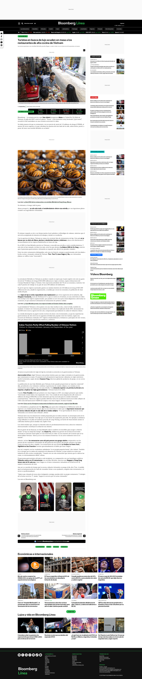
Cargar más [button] (71, 611)
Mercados (74, 657)
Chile (46, 663)
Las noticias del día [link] (25, 29)
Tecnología (101, 659)
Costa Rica (47, 670)
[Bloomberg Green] (107, 296)
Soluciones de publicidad (104, 672)
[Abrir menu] (19, 23)
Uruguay (47, 669)
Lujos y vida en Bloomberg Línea (36, 614)
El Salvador (47, 671)
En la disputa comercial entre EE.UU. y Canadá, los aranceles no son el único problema (72, 536)
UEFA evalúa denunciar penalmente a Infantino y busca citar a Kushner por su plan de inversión (111, 604)
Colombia (47, 661)
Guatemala (47, 674)
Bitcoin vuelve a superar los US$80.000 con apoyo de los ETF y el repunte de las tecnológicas (30, 578)
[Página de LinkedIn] (33, 654)
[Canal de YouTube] (26, 654)
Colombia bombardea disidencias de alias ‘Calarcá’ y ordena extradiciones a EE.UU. (83, 604)
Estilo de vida (23, 36)
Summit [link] (51, 29)
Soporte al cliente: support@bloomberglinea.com (110, 670)
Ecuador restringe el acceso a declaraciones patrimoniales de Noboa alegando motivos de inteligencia (100, 112)
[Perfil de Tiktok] (37, 654)
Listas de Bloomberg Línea (78, 665)
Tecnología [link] (74, 29)
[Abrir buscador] (22, 23)
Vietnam (48, 546)
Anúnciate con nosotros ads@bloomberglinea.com (110, 669)
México (46, 658)
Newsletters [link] (35, 29)
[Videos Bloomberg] (107, 274)
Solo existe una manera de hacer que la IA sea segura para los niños (105, 264)
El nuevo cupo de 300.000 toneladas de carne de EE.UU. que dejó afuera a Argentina (110, 578)
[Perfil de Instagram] (29, 654)
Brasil (46, 657)
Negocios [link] (92, 29)
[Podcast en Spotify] (40, 654)
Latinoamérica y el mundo (50, 656)
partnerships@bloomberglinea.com (107, 668)
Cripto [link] (57, 29)
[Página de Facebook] (19, 654)
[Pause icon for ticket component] (19, 32)
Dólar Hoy (74, 658)
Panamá (46, 667)
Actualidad (74, 659)
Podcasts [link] (100, 29)
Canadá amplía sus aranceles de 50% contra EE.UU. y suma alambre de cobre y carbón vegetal (84, 578)
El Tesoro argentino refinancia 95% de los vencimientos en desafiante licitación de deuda (57, 578)
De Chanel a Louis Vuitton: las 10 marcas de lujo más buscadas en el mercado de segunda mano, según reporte (111, 637)
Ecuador (47, 666)
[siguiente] (84, 536)
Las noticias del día (40, 546)
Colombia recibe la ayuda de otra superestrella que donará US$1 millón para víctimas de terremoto (31, 536)
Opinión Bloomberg (96, 254)
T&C (100, 661)
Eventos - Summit (103, 666)
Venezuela (47, 662)
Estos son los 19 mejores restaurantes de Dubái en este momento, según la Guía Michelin (51, 403)
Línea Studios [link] (84, 29)
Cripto (73, 661)
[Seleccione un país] (35, 23)
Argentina (47, 659)
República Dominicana (50, 672)
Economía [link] (119, 29)
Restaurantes (64, 546)
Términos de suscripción (104, 658)
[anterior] (19, 536)
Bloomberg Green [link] (109, 29)
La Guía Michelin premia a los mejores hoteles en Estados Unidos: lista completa (48, 303)
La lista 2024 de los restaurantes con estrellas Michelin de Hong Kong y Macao (47, 202)
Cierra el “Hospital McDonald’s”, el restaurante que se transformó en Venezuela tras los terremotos (29, 604)
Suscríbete (101, 656)
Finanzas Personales (76, 662)
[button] (84, 50)
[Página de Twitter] (22, 654)
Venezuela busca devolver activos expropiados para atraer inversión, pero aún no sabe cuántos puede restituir (57, 604)
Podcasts (74, 663)
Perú (46, 665)
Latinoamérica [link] (65, 29)
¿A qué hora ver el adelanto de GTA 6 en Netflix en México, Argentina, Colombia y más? (84, 637)
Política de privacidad (104, 657)
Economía (74, 656)
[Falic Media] (115, 25)
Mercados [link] (43, 29)
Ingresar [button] (122, 23)
